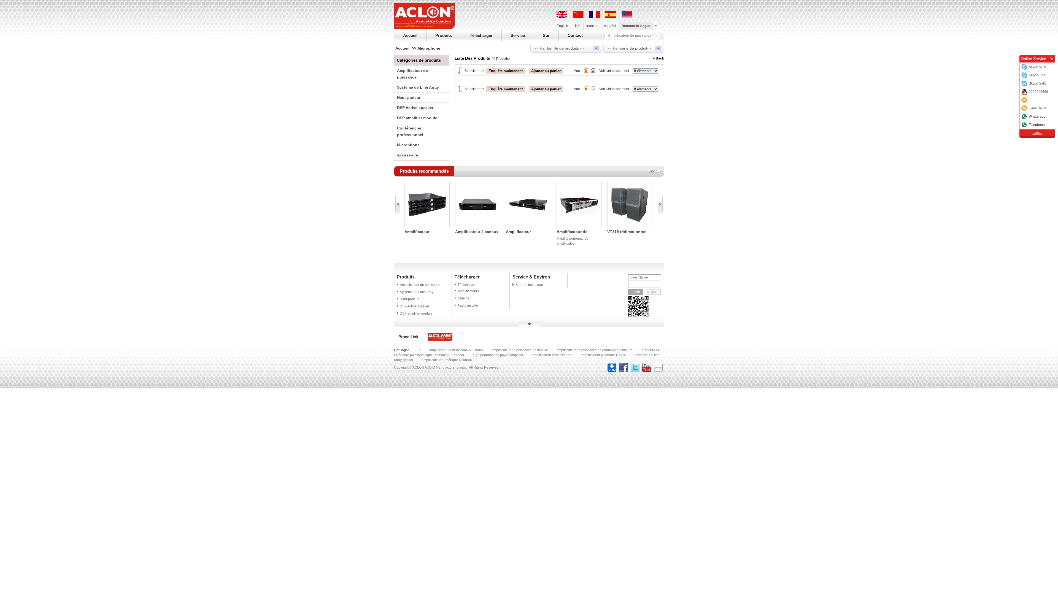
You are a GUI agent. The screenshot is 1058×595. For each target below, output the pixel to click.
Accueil (410, 35)
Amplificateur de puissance (420, 285)
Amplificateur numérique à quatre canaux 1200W (422, 232)
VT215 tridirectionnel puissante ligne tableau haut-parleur (629, 232)
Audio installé (468, 305)
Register (653, 292)
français (592, 26)
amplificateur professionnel (552, 355)
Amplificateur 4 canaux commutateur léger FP (476, 232)
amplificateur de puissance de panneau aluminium (594, 350)
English (562, 26)
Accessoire (407, 155)
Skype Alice (1037, 67)
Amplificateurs (468, 291)
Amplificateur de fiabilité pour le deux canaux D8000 (576, 232)
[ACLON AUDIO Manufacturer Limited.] (424, 28)
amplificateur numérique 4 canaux (447, 360)
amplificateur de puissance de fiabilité (520, 350)
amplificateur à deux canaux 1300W (456, 350)
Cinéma (463, 298)
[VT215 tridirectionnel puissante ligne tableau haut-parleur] (629, 226)
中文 (577, 26)
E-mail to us (1037, 108)
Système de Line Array (418, 87)
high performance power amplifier (498, 355)
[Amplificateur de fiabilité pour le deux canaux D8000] (579, 226)
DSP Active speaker (415, 108)
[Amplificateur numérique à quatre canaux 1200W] (427, 226)
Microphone (429, 48)
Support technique (529, 285)
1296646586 (1038, 92)
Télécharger (481, 35)
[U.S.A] (627, 17)
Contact (575, 35)
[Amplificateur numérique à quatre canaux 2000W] (528, 226)
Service (518, 35)
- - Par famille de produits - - (559, 48)
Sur (546, 35)
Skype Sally (1037, 83)
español (610, 26)
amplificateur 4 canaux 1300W (603, 355)
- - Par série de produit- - (629, 48)
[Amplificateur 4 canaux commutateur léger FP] (477, 226)
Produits (443, 35)
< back (658, 58)
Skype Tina (1037, 75)
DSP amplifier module (417, 118)
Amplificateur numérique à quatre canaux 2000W (524, 232)
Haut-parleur (408, 97)
